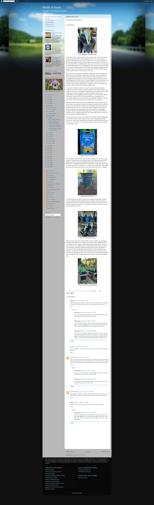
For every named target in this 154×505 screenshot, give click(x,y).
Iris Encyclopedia (49, 20)
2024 (48, 101)
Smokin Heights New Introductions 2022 (53, 122)
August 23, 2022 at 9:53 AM (86, 391)
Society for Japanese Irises (52, 479)
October (50, 111)
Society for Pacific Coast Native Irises (54, 483)
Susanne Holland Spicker (53, 201)
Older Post (105, 451)
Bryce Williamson (51, 179)
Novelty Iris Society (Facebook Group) (55, 475)
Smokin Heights (51, 199)
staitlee (72, 357)
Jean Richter (50, 187)
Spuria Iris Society (49, 489)
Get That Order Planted (54, 119)
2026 (48, 97)
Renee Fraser (50, 197)
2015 (48, 158)
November (51, 109)
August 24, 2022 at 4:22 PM (88, 312)
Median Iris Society (50, 473)
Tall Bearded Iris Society (84, 471)
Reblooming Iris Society (51, 477)
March (50, 139)
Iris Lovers (95, 59)
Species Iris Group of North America (54, 487)
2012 (48, 164)
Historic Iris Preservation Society (53, 471)
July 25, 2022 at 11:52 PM (82, 300)
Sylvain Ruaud (50, 203)
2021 (48, 145)
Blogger (80, 493)
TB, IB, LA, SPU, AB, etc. (75, 122)
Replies (74, 309)
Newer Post (70, 451)
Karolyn (72, 346)
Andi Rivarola (50, 175)
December (51, 107)
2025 (48, 99)
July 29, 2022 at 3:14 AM (81, 346)
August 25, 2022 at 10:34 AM (88, 331)
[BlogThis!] (68, 293)
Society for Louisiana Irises (52, 481)
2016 (48, 156)
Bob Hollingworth (51, 177)
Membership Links (83, 477)
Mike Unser (50, 194)
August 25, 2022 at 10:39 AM (88, 412)
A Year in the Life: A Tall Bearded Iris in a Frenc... (55, 126)
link (98, 83)
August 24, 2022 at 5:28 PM (88, 321)
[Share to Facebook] (71, 293)
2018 (48, 152)
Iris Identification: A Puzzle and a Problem (54, 129)
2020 (48, 148)
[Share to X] (70, 293)
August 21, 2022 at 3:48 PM (82, 357)
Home (88, 451)
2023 (48, 103)
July (49, 117)
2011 (48, 166)
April (49, 136)
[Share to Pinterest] (73, 293)
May (49, 134)
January (50, 143)
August (50, 115)
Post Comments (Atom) (79, 455)
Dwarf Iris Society (49, 469)
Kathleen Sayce (74, 391)
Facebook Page (49, 22)
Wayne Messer (50, 208)
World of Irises (52, 7)
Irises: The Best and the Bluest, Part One (57, 46)
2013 (48, 162)
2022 (48, 105)
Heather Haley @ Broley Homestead (53, 184)
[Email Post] (99, 291)
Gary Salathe (50, 181)
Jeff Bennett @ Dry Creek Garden (53, 190)
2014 (48, 160)
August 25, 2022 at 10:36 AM (88, 379)
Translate (57, 217)
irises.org (47, 18)
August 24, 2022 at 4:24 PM (88, 370)
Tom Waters (50, 206)
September (51, 113)
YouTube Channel (49, 26)
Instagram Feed (49, 24)
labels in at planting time (80, 165)
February (50, 141)
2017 (48, 154)
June (49, 132)
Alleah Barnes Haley (52, 172)
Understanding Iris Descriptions (56, 58)
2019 (48, 150)
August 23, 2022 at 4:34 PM (81, 402)
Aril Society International (84, 469)
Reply (71, 306)
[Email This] (67, 293)
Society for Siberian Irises (51, 485)
